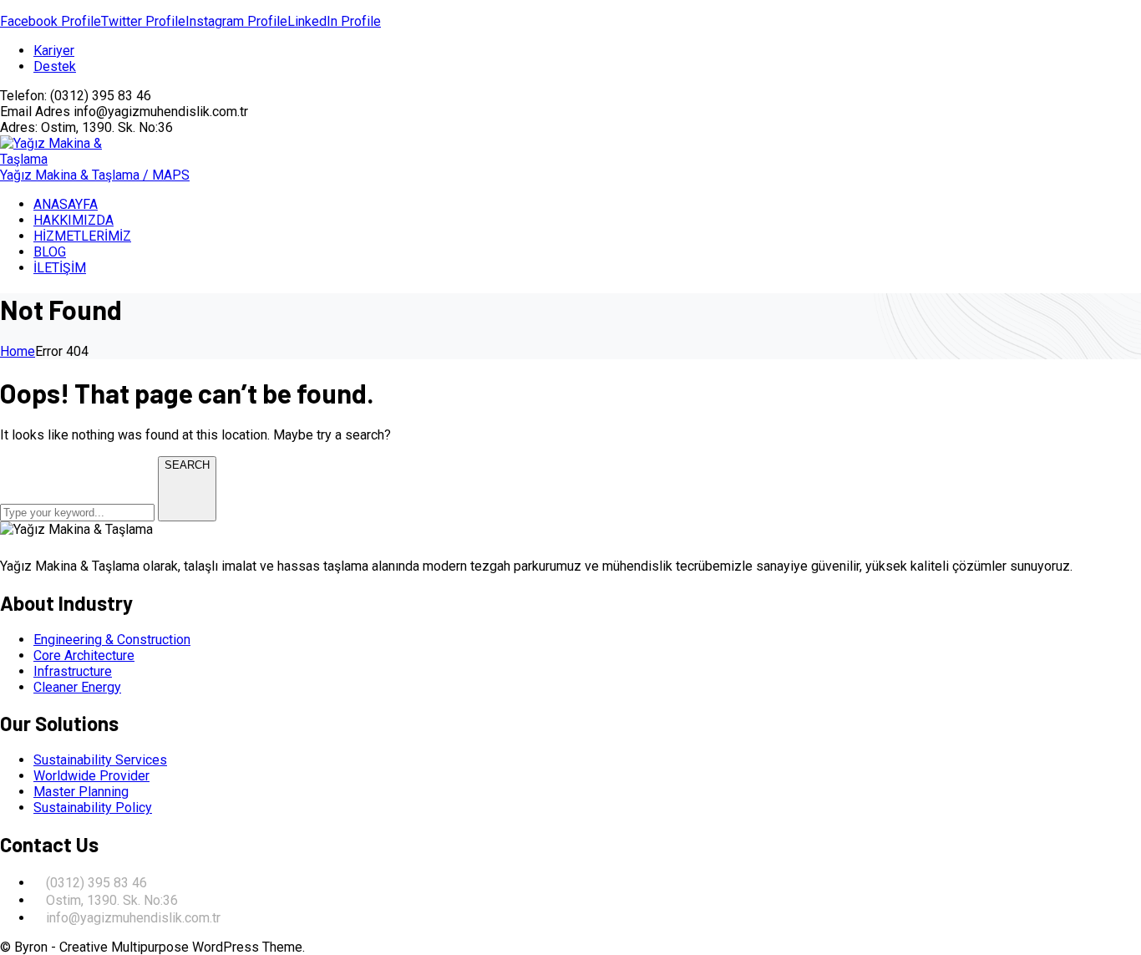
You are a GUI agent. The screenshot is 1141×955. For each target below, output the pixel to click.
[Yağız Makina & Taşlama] (58, 159)
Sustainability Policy (92, 807)
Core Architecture (83, 655)
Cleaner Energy (77, 687)
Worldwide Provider (91, 776)
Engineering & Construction (111, 640)
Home (17, 351)
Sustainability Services (100, 760)
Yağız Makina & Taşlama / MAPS (95, 175)
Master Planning (81, 792)
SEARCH (187, 465)
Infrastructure (72, 671)
